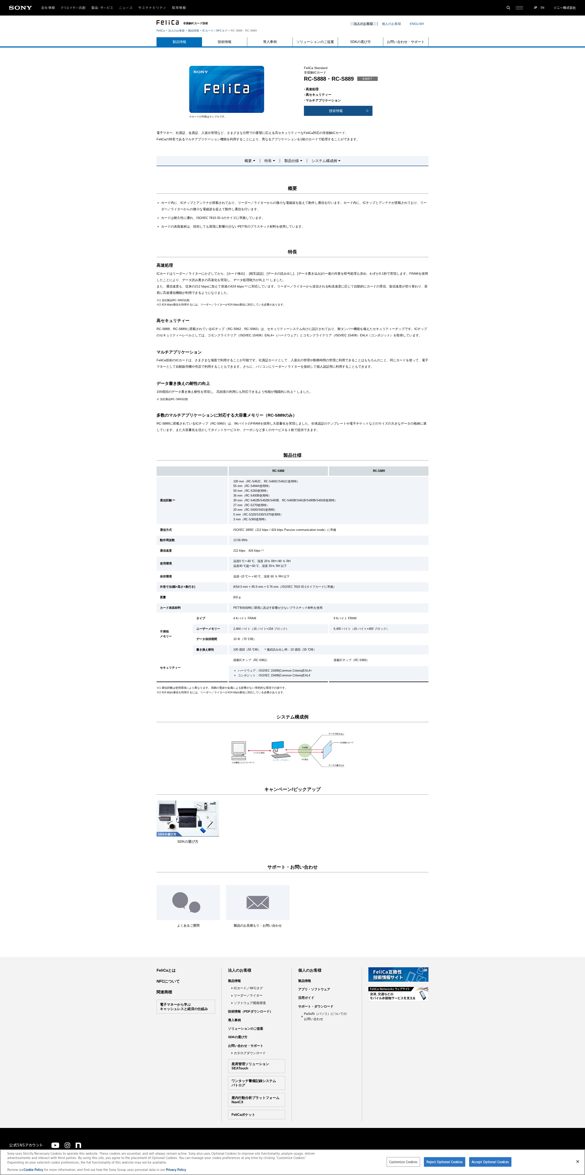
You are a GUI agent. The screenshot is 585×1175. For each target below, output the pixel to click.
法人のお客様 (363, 24)
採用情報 (179, 7)
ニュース (126, 7)
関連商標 (164, 992)
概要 (248, 161)
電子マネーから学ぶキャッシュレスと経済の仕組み (184, 1006)
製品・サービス (102, 7)
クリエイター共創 (73, 7)
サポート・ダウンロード (315, 1006)
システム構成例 (324, 161)
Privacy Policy (176, 1170)
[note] (78, 1145)
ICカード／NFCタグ (214, 30)
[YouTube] (55, 1145)
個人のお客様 (391, 24)
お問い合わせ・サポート (406, 42)
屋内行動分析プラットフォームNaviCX (255, 1100)
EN (542, 7)
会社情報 (48, 7)
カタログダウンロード (250, 1053)
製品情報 (193, 30)
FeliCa (161, 30)
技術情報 (224, 42)
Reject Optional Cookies (444, 1162)
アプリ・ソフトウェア (314, 989)
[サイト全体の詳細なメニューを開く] (519, 7)
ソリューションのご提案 (315, 42)
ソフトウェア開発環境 (250, 1003)
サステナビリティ (152, 7)
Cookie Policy (34, 1170)
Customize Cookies (403, 1162)
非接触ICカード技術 (195, 23)
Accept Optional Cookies (490, 1162)
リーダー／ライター (248, 995)
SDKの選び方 (360, 42)
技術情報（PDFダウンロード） (250, 1011)
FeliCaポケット (243, 1115)
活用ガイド (306, 998)
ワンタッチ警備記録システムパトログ (253, 1083)
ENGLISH (417, 24)
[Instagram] (67, 1145)
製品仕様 (291, 161)
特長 (268, 161)
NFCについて (168, 981)
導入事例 (270, 42)
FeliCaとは (166, 970)
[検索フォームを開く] (508, 7)
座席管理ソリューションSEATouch (250, 1066)
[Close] (578, 1161)
